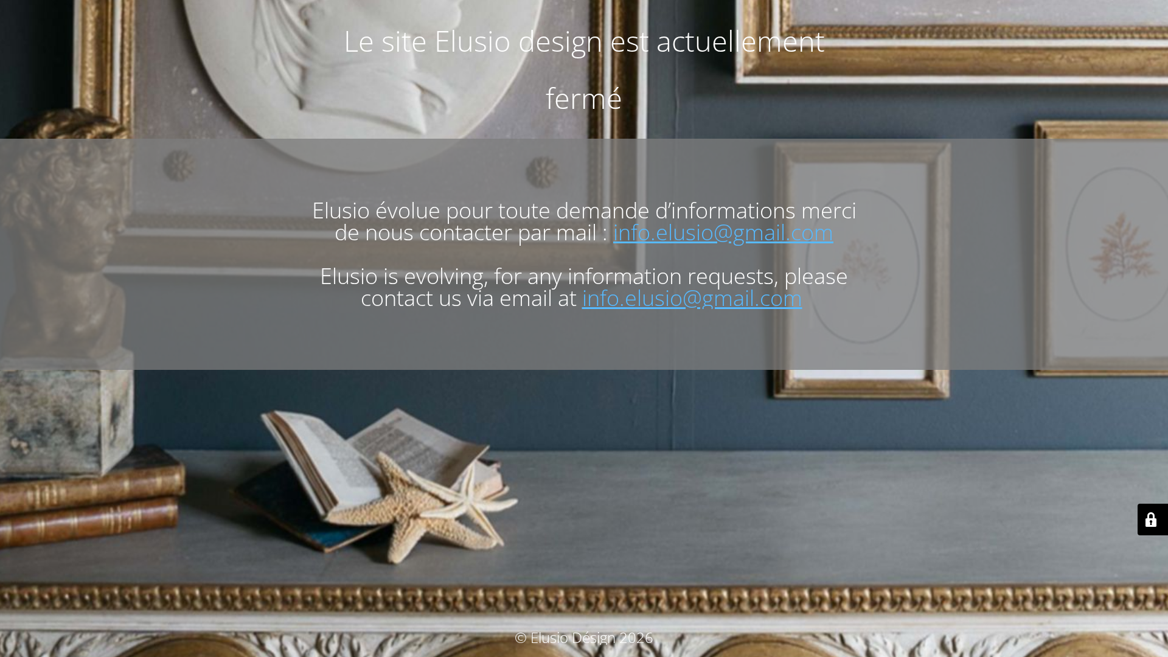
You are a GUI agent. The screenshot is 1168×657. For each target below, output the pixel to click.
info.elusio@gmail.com (723, 232)
